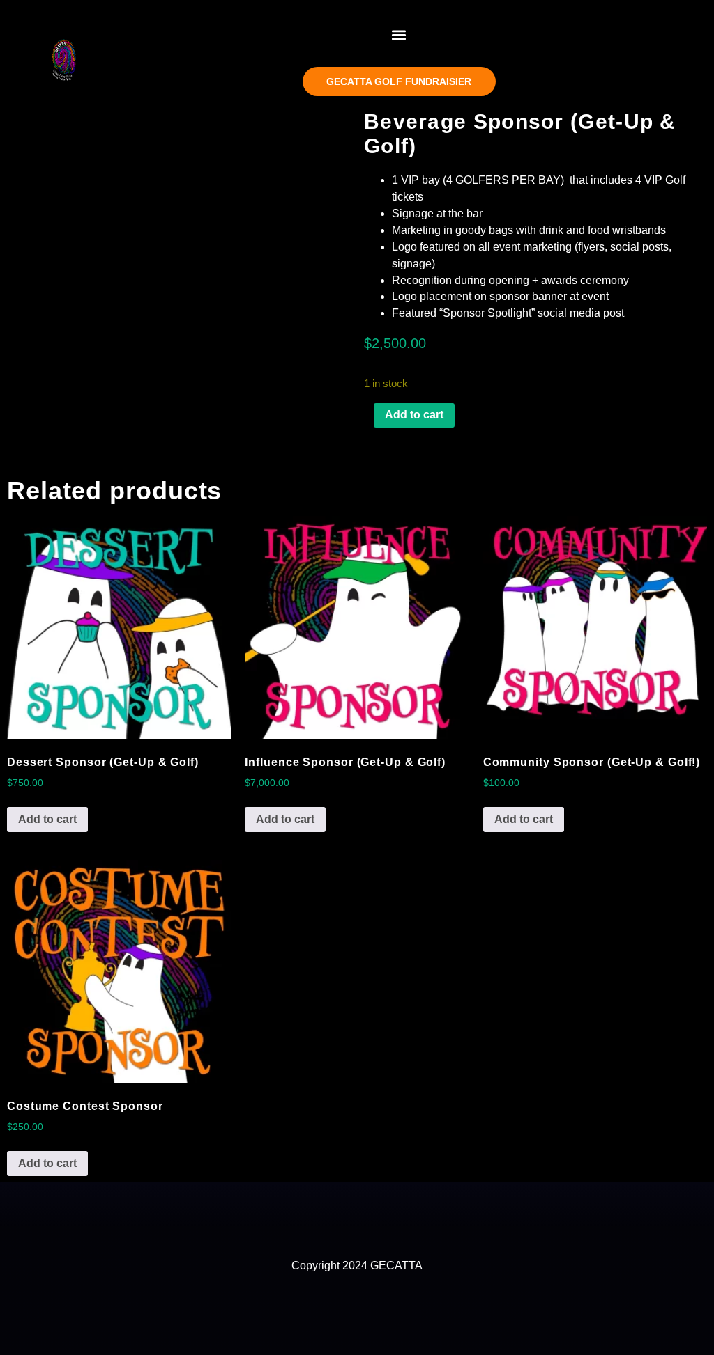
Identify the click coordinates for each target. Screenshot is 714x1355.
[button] (399, 34)
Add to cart (414, 415)
